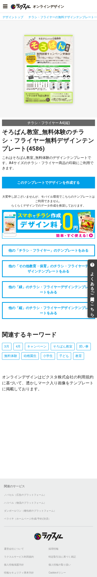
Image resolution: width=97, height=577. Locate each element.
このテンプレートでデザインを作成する (48, 182)
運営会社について (14, 548)
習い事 (84, 346)
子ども (64, 356)
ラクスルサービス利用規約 (19, 556)
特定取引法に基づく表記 (62, 556)
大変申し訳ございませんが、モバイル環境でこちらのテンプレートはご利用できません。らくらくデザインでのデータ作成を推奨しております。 (48, 201)
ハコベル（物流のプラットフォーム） (25, 502)
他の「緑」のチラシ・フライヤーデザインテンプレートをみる (48, 289)
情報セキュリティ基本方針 (19, 572)
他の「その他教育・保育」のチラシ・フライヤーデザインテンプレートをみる (48, 268)
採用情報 (53, 548)
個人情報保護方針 (14, 564)
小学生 (48, 356)
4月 (18, 346)
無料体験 (10, 356)
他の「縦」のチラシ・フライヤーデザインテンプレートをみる (48, 310)
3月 (6, 346)
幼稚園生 (30, 356)
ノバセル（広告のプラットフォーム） (25, 494)
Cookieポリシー (57, 572)
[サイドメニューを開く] (5, 6)
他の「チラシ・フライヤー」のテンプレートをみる (48, 250)
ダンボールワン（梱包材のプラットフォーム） (30, 510)
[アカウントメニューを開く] (92, 6)
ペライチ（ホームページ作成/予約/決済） (27, 518)
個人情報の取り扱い (59, 564)
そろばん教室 (62, 346)
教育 (78, 356)
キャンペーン (37, 346)
